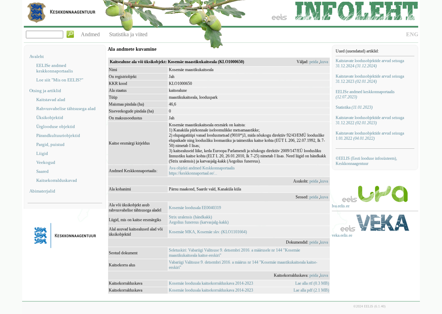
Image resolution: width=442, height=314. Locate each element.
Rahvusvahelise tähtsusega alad (66, 108)
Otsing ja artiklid (45, 90)
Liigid (42, 153)
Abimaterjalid (42, 191)
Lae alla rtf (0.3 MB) (312, 283)
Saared (42, 171)
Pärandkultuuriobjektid (58, 135)
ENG (412, 34)
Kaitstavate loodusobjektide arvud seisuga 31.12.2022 (370, 120)
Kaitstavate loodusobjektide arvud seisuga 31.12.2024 (370, 63)
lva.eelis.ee (340, 206)
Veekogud (45, 162)
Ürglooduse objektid (55, 126)
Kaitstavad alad (50, 99)
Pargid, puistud (50, 144)
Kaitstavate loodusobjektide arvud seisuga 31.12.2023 (370, 79)
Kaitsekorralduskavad (56, 180)
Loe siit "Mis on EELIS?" (59, 79)
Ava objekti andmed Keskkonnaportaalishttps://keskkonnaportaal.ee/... (202, 171)
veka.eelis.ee (342, 235)
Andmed (90, 34)
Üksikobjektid (49, 117)
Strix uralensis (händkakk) (190, 217)
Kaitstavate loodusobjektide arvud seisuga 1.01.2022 (370, 136)
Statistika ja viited (128, 34)
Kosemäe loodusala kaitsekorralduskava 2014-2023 (211, 283)
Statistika (354, 107)
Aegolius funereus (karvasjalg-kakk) (199, 222)
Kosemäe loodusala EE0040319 (195, 207)
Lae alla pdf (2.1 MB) (311, 290)
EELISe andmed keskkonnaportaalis (54, 68)
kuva (324, 61)
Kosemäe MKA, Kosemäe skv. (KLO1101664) (208, 231)
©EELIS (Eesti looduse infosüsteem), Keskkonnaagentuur (366, 161)
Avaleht (36, 56)
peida (313, 61)
